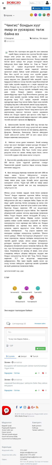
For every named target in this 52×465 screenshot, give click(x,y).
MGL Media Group (21, 416)
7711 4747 (23, 450)
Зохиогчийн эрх (7, 430)
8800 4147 (23, 455)
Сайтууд (35, 428)
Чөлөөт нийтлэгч (38, 430)
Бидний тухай (6, 426)
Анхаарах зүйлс (40, 323)
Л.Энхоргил (9, 38)
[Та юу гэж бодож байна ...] (26, 339)
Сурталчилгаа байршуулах (11, 439)
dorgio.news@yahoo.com (28, 452)
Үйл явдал (43, 38)
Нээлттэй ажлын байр (9, 436)
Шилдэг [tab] (23, 356)
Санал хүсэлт (6, 432)
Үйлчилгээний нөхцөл (9, 434)
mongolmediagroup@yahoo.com (31, 457)
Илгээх (41, 349)
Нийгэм (35, 38)
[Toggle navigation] (4, 8)
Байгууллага (36, 426)
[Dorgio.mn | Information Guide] (6, 410)
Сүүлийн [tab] (11, 356)
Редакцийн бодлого (9, 428)
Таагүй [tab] (35, 356)
